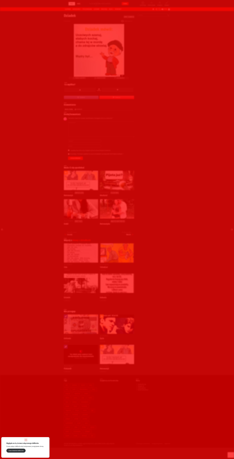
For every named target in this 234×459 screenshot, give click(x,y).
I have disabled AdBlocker (16, 450)
